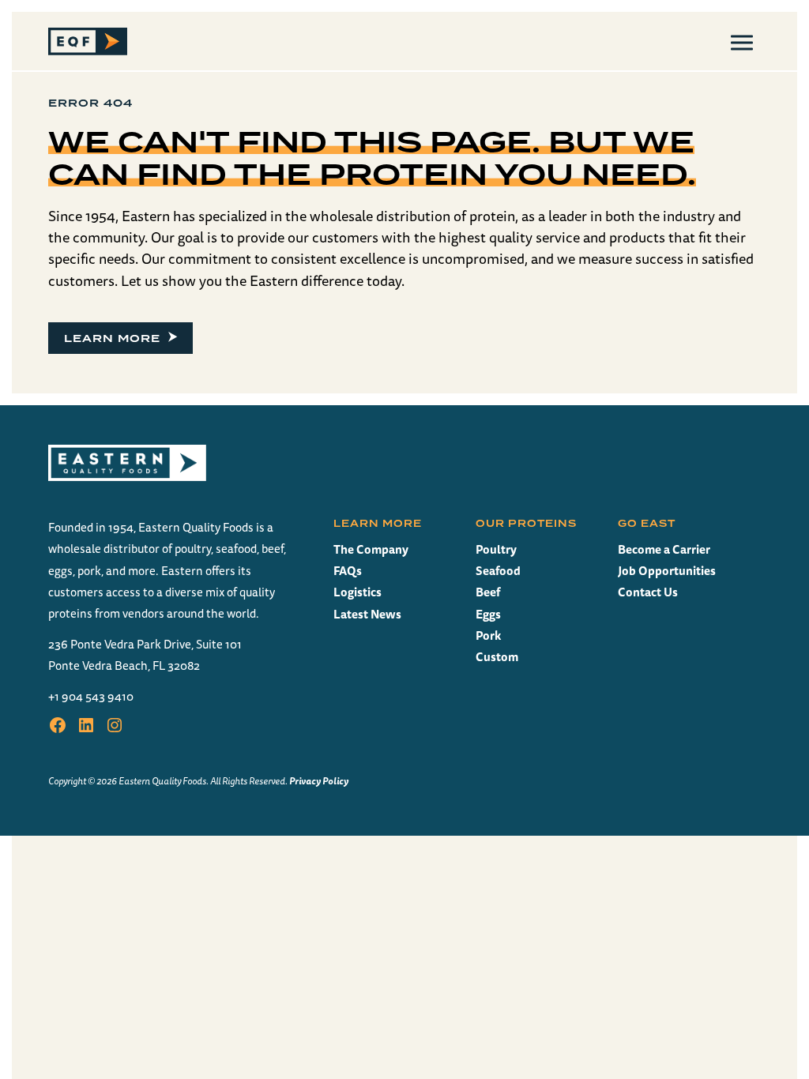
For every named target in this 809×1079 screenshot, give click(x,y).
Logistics (357, 592)
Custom (497, 657)
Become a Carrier (664, 549)
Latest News (367, 614)
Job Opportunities (667, 571)
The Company (370, 549)
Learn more (112, 337)
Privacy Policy (318, 780)
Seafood (498, 571)
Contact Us (648, 592)
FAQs (347, 571)
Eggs (488, 614)
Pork (488, 635)
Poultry (496, 549)
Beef (488, 592)
